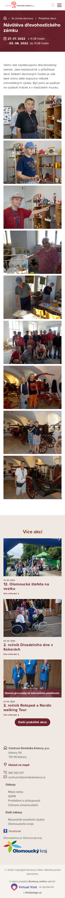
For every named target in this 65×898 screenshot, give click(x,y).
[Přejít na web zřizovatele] (32, 847)
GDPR (12, 796)
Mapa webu (15, 792)
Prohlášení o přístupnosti (24, 800)
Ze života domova (22, 18)
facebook (15, 831)
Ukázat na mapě (18, 765)
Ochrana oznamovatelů (23, 805)
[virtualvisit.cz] (24, 887)
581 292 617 (16, 773)
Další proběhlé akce (32, 722)
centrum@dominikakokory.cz (26, 777)
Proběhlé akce (47, 18)
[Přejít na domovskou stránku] (19, 5)
